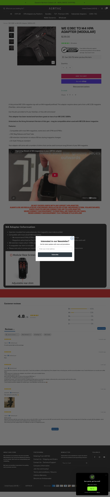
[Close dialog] (72, 238)
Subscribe (55, 254)
